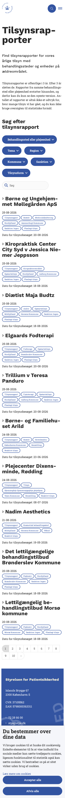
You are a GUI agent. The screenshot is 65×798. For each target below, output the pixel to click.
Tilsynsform (16, 173)
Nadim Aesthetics (27, 511)
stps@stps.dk (17, 723)
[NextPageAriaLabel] (21, 655)
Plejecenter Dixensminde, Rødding (29, 468)
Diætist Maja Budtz (29, 295)
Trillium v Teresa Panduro (25, 378)
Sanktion (42, 161)
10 (13, 655)
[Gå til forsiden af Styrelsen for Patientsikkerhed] (23, 8)
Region (34, 150)
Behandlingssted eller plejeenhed (29, 139)
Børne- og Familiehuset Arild (31, 423)
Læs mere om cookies (17, 773)
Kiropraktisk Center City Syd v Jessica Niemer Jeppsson (31, 249)
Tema (11, 150)
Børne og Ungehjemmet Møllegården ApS (30, 201)
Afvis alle (32, 791)
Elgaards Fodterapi (29, 335)
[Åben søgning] (52, 8)
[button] (61, 8)
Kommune (14, 161)
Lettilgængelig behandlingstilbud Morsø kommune (31, 608)
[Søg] (6, 185)
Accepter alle (32, 780)
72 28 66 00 (15, 717)
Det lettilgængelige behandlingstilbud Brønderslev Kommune (31, 557)
